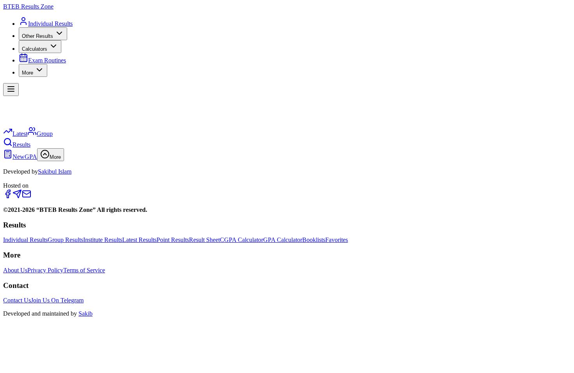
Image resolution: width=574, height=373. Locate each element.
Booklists (313, 239)
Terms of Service (84, 270)
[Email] (26, 196)
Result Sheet (204, 239)
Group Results (65, 239)
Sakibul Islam (54, 171)
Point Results (173, 239)
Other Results (37, 36)
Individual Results (25, 239)
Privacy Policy (45, 270)
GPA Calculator (282, 239)
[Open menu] (11, 89)
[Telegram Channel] (17, 196)
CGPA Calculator (241, 239)
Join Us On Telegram (57, 300)
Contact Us (17, 300)
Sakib (85, 313)
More (27, 73)
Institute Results (102, 239)
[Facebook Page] (7, 196)
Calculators (34, 49)
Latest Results (139, 239)
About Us (15, 270)
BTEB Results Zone (28, 6)
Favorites (336, 239)
